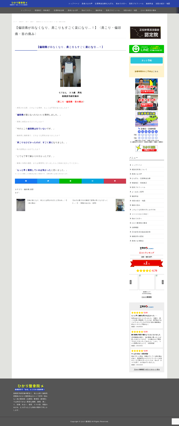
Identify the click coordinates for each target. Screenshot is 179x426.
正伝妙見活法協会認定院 (141, 232)
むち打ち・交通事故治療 (141, 178)
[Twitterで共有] (48, 181)
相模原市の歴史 (138, 236)
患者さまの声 (87, 3)
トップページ (73, 3)
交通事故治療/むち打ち (104, 3)
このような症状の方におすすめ (144, 209)
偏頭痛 (27, 189)
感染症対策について (139, 169)
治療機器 (135, 227)
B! (93, 181)
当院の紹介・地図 (163, 3)
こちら (155, 71)
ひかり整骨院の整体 (148, 10)
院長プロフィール (136, 3)
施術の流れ (136, 205)
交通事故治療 (59, 10)
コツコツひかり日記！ (140, 214)
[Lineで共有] (70, 181)
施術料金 (149, 3)
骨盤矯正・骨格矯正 (42, 10)
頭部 (32, 189)
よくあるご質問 (138, 192)
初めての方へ (121, 3)
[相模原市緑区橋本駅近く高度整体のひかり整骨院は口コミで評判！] (20, 3)
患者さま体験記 (138, 241)
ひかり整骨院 (86, 421)
